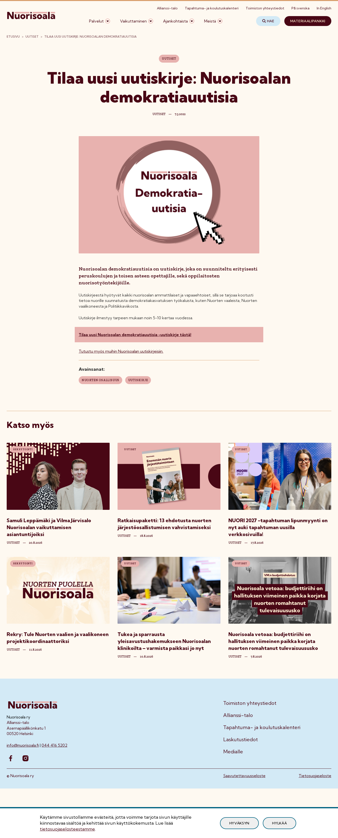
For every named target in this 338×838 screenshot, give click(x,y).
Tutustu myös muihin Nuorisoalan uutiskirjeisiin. (121, 351)
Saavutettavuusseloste (244, 775)
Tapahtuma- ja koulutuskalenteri (212, 8)
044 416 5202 (54, 745)
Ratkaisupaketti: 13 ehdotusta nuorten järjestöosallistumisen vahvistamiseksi (164, 523)
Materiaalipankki (307, 21)
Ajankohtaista (175, 21)
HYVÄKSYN (239, 823)
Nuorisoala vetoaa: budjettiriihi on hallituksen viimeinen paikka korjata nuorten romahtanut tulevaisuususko (273, 641)
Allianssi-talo (167, 8)
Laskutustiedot (240, 739)
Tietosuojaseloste (315, 775)
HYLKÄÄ (279, 823)
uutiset (13, 542)
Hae (270, 21)
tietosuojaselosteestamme (67, 829)
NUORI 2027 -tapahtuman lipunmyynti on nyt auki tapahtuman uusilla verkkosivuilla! (278, 527)
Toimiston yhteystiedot (265, 8)
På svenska (300, 8)
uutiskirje (138, 380)
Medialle (233, 752)
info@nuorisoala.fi (23, 745)
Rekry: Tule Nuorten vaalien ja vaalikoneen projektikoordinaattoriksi (58, 637)
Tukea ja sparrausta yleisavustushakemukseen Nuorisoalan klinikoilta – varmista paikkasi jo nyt (164, 641)
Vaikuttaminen (133, 21)
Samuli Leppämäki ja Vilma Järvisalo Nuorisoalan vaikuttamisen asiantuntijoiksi (49, 527)
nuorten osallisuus (100, 380)
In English (324, 8)
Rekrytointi (23, 449)
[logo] (31, 21)
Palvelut (96, 21)
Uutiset (32, 36)
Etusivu (13, 36)
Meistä (210, 21)
